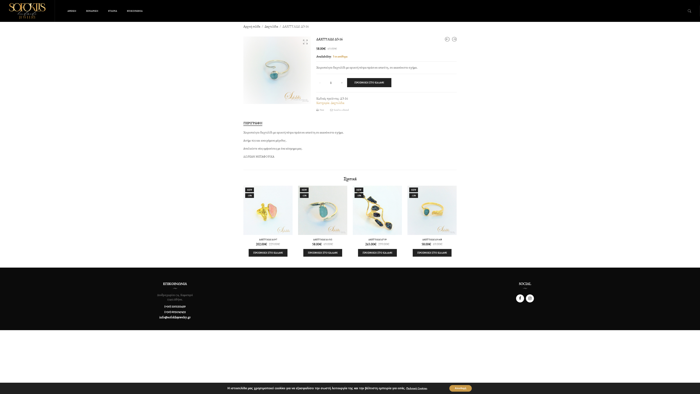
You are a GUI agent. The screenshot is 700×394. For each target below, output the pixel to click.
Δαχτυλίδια (271, 26)
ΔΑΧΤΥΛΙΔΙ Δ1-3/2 (322, 239)
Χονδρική (92, 10)
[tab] (252, 123)
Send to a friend (341, 109)
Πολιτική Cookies (416, 388)
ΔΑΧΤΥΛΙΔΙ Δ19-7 (268, 239)
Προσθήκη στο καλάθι (369, 82)
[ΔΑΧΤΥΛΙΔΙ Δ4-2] (454, 39)
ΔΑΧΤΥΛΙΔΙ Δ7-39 (377, 239)
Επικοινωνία (135, 10)
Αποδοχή (460, 388)
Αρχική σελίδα (251, 26)
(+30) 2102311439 (175, 306)
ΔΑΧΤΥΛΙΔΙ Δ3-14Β (432, 239)
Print (321, 109)
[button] (305, 42)
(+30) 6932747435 (175, 312)
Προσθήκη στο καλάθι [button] (268, 252)
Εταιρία (112, 10)
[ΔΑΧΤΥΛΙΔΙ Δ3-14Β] (447, 39)
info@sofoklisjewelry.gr (175, 317)
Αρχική (71, 10)
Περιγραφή (252, 123)
